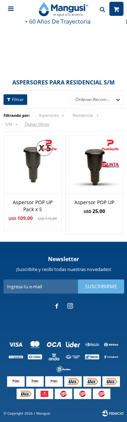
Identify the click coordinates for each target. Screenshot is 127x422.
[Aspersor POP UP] (94, 164)
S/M (8, 124)
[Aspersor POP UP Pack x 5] (33, 164)
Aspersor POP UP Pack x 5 (33, 206)
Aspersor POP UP (94, 202)
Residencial (83, 115)
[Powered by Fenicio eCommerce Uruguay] (112, 413)
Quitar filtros (37, 124)
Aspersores (49, 115)
